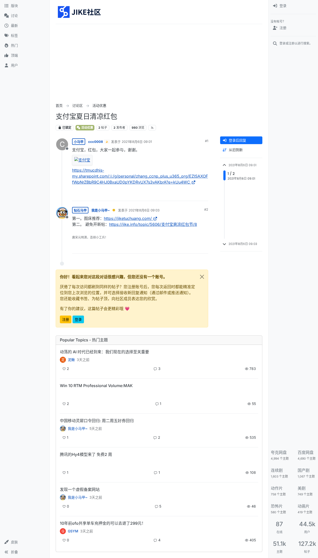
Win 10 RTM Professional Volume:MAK (96, 385)
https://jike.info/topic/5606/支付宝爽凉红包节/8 (153, 224)
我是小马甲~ (100, 210)
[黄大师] (63, 429)
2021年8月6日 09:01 (137, 142)
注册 (65, 319)
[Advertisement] (159, 61)
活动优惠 (86, 127)
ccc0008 (95, 142)
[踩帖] (194, 195)
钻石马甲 (80, 210)
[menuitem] (293, 6)
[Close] (202, 277)
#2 (206, 209)
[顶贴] (176, 195)
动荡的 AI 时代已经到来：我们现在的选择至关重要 (104, 351)
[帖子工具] (203, 195)
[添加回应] (166, 195)
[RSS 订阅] (152, 127)
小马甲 (78, 142)
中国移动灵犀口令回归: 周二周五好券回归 (97, 420)
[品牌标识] (80, 12)
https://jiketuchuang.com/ (128, 218)
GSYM (73, 531)
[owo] (63, 497)
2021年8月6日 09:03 (144, 210)
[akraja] (63, 394)
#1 (206, 141)
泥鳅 (71, 359)
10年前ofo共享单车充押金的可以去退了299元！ (103, 523)
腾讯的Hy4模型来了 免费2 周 (86, 454)
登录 (78, 319)
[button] (24, 542)
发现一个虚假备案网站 (80, 489)
